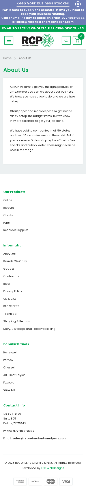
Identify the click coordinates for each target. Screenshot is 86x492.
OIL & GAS (10, 299)
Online (7, 200)
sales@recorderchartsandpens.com (45, 22)
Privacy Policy (12, 291)
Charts (8, 215)
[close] (78, 4)
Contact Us (11, 276)
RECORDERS (11, 306)
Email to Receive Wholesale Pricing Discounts (43, 28)
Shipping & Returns (16, 321)
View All (9, 390)
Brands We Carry (15, 261)
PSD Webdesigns (52, 468)
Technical (10, 314)
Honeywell (10, 352)
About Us (9, 254)
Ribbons (9, 208)
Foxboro (8, 382)
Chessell (9, 367)
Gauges (9, 269)
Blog (6, 284)
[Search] (66, 40)
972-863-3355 (73, 18)
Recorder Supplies (15, 230)
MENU (8, 40)
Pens (6, 223)
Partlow (8, 360)
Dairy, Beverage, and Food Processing (29, 329)
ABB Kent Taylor (14, 375)
